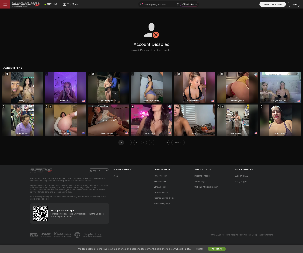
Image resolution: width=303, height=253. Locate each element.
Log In (294, 4)
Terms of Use (160, 181)
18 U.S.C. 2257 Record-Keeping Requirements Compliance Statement (241, 235)
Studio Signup (200, 181)
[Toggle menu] (5, 4)
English (96, 170)
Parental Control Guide (164, 198)
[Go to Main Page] (26, 4)
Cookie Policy (182, 249)
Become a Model (202, 176)
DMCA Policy (160, 187)
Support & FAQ (241, 176)
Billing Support (241, 181)
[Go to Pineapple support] (77, 235)
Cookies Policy (161, 192)
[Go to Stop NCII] (92, 235)
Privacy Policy (160, 176)
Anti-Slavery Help (162, 203)
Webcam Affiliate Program (206, 187)
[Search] (177, 4)
